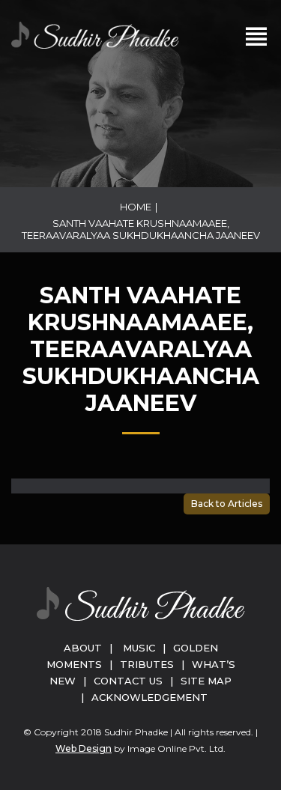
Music (139, 648)
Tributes (147, 664)
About (83, 648)
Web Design (83, 748)
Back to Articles (226, 503)
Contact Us (128, 681)
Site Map (206, 681)
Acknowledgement (149, 697)
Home (135, 207)
